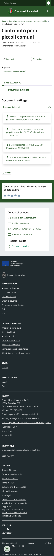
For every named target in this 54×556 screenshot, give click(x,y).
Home (4, 21)
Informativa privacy (10, 491)
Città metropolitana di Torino (14, 474)
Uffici (4, 313)
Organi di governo (9, 300)
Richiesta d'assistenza (11, 515)
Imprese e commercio (11, 344)
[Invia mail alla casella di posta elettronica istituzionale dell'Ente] (23, 414)
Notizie (5, 367)
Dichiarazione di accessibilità (14, 486)
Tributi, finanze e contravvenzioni (16, 353)
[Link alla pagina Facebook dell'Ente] (3, 529)
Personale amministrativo (13, 305)
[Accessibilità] (7, 549)
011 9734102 (16, 410)
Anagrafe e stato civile (11, 327)
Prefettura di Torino (10, 478)
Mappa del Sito (18, 546)
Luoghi (4, 381)
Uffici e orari (7, 431)
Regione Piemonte (10, 3)
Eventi (4, 386)
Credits (48, 542)
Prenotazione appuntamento (14, 512)
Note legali (6, 495)
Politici (4, 309)
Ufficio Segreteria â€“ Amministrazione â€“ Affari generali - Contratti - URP (26, 424)
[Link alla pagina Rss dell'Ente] (7, 529)
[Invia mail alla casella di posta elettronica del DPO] (24, 449)
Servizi (31, 542)
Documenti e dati (9, 292)
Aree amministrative (10, 288)
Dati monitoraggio (9, 542)
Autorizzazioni (8, 336)
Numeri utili (7, 435)
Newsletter (6, 532)
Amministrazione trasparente (20, 21)
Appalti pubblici (8, 332)
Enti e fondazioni (9, 296)
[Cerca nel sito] (46, 11)
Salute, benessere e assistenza (15, 348)
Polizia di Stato (8, 482)
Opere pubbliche (40, 21)
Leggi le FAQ (7, 506)
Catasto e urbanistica (11, 340)
